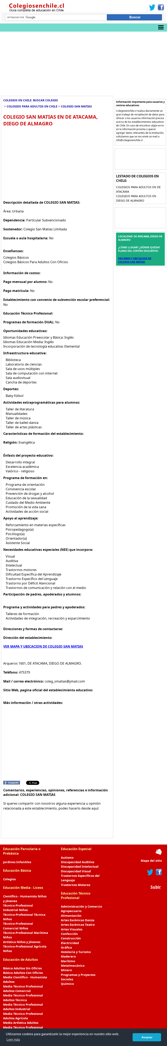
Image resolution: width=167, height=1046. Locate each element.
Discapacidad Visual (76, 871)
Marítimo (68, 961)
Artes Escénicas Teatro (78, 924)
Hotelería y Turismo (76, 952)
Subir (156, 887)
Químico (67, 984)
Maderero (68, 956)
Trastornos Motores (75, 885)
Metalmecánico (73, 965)
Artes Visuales (71, 929)
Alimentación (71, 915)
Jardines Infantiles (17, 862)
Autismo (67, 857)
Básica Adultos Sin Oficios (22, 968)
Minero (66, 970)
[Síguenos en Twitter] (152, 7)
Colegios (9, 879)
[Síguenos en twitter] (150, 872)
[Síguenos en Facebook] (160, 7)
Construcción (71, 938)
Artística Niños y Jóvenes (21, 942)
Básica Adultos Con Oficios (23, 973)
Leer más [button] (13, 1039)
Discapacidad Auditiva (77, 862)
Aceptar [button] (147, 1037)
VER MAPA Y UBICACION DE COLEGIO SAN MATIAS (43, 646)
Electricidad (70, 943)
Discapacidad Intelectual (80, 866)
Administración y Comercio (81, 906)
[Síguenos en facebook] (158, 872)
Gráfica (66, 947)
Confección (69, 934)
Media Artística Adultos (20, 1023)
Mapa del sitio (151, 860)
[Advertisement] (83, 62)
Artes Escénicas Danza (77, 920)
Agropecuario (71, 911)
